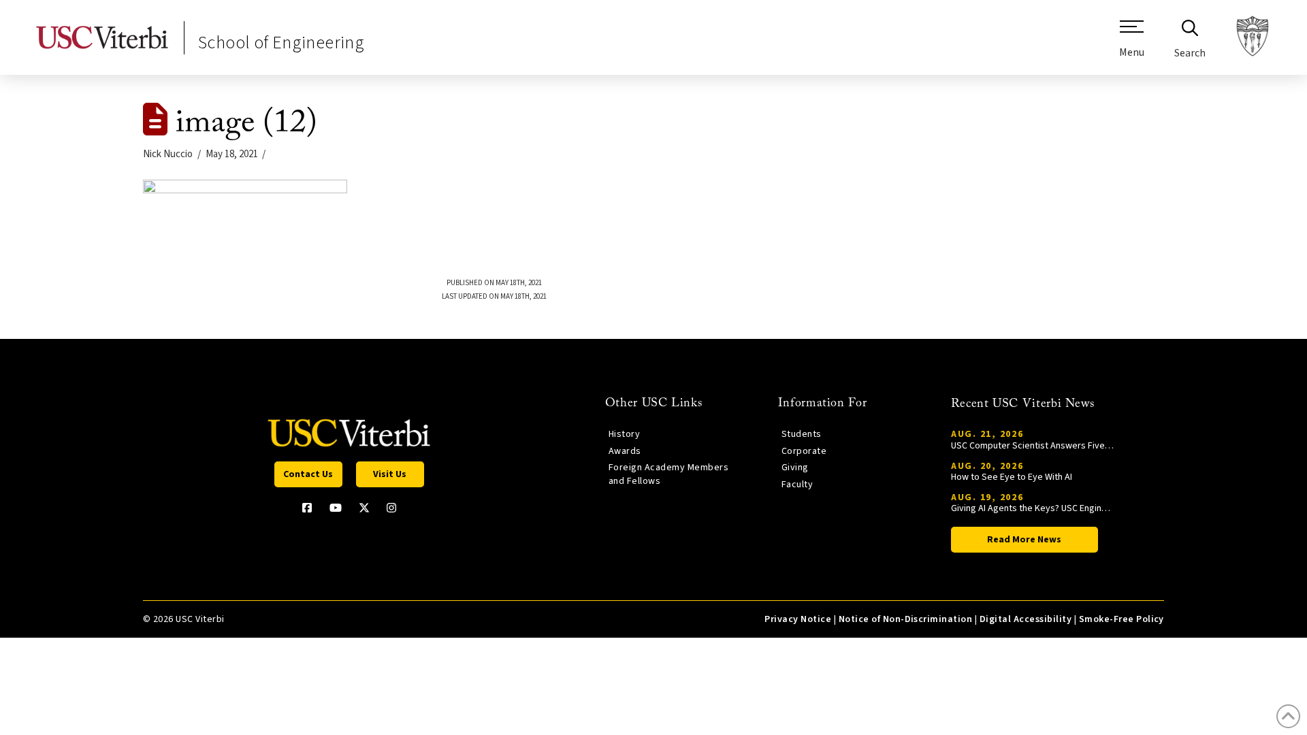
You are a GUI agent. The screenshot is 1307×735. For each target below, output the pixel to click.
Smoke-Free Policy (1121, 619)
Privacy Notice (797, 619)
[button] (1131, 44)
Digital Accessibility (1025, 619)
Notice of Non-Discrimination (906, 619)
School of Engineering (281, 42)
